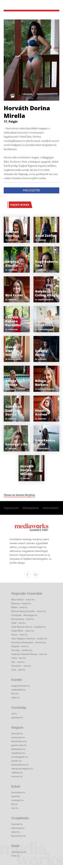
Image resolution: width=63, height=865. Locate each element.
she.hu (14, 808)
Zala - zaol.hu (18, 669)
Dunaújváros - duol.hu (22, 619)
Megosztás (31, 190)
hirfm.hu (15, 855)
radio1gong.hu (18, 852)
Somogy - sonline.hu (21, 650)
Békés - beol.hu (19, 607)
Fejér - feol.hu (18, 623)
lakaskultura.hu (19, 741)
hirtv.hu (15, 693)
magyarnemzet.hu (20, 685)
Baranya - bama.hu (21, 603)
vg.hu (14, 713)
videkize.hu (17, 772)
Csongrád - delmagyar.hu (24, 615)
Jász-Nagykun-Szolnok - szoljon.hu (29, 638)
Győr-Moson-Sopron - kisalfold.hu (28, 626)
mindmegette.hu (19, 757)
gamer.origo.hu (19, 745)
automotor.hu (18, 737)
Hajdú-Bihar (19, 204)
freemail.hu (17, 824)
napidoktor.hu (18, 753)
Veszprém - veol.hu (21, 665)
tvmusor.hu (17, 776)
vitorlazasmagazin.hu (22, 768)
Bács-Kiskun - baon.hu (22, 599)
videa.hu (15, 832)
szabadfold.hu (18, 689)
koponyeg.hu (18, 828)
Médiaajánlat (31, 508)
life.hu (14, 804)
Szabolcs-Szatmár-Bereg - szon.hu (29, 654)
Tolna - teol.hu (18, 658)
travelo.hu (16, 760)
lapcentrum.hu (18, 835)
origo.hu (15, 697)
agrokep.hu (17, 717)
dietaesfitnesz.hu (20, 764)
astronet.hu (17, 733)
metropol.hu (17, 800)
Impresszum (11, 508)
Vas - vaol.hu (18, 662)
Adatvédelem (51, 508)
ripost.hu (15, 796)
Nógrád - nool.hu (20, 646)
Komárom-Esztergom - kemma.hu (28, 642)
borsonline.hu (18, 792)
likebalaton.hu (18, 749)
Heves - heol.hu (19, 634)
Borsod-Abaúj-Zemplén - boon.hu (28, 611)
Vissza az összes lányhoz (19, 495)
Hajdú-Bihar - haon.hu (22, 630)
